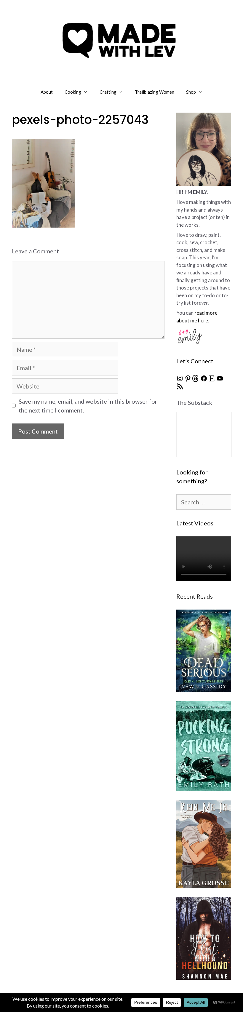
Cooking (73, 92)
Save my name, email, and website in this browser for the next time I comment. (88, 406)
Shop (191, 92)
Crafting (108, 92)
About (47, 92)
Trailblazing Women (154, 92)
